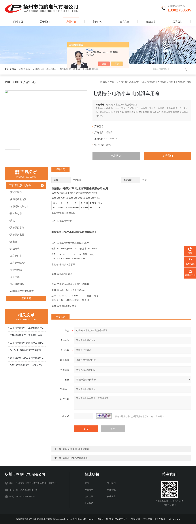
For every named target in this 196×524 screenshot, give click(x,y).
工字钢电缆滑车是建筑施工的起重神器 (28, 342)
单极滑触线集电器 (19, 206)
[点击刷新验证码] (104, 416)
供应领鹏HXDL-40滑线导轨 (76, 449)
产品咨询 (116, 155)
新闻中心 (98, 21)
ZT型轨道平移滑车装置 (22, 291)
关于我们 (45, 21)
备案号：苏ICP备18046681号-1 (112, 519)
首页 (105, 81)
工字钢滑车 (16, 255)
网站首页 (18, 21)
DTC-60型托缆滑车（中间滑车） (26, 365)
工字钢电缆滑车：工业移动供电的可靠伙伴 (28, 335)
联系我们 (177, 21)
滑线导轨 (14, 248)
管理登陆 (135, 519)
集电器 (13, 241)
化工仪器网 (159, 519)
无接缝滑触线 (17, 284)
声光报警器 (16, 192)
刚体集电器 (16, 213)
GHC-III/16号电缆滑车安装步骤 (25, 350)
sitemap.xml (174, 519)
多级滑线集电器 (18, 199)
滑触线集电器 (17, 234)
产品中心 (71, 21)
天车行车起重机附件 (130, 81)
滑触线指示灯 (17, 227)
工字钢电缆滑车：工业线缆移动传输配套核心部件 (28, 327)
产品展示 (89, 489)
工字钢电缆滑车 (149, 81)
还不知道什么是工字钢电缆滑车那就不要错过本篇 (28, 357)
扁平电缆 (14, 276)
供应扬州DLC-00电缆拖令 (75, 458)
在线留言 (151, 21)
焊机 (12, 220)
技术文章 (124, 21)
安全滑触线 (16, 269)
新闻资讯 (111, 489)
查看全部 (26, 298)
